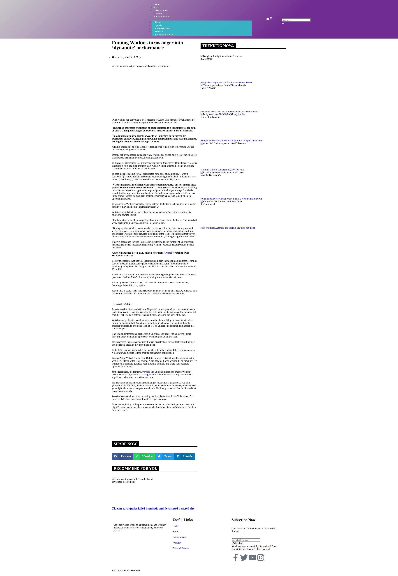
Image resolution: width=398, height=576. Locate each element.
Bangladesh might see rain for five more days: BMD (226, 82)
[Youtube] (252, 557)
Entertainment (179, 537)
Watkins (156, 155)
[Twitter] (244, 557)
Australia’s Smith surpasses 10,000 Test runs (222, 169)
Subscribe (237, 543)
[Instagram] (271, 19)
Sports (176, 531)
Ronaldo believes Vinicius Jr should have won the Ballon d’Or (231, 198)
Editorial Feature (164, 34)
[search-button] (283, 23)
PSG (138, 173)
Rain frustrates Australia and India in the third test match (228, 227)
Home (176, 526)
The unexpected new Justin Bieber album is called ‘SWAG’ (230, 111)
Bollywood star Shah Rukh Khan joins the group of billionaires (232, 140)
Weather (177, 542)
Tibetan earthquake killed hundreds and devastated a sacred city (153, 508)
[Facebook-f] (235, 557)
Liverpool (145, 371)
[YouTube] (267, 19)
